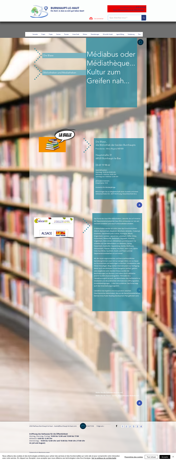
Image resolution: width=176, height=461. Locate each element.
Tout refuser (151, 457)
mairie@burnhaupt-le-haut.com (65, 426)
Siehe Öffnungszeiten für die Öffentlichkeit (128, 10)
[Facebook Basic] (117, 426)
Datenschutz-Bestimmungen (39, 452)
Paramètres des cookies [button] (134, 457)
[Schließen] (173, 457)
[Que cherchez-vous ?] (143, 17)
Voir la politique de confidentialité (103, 458)
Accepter (165, 457)
